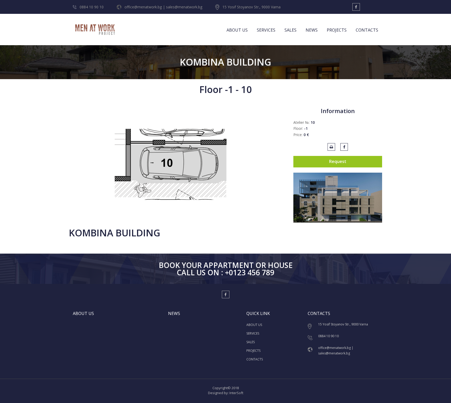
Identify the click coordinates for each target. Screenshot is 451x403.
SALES (290, 30)
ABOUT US (237, 30)
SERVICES (266, 30)
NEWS (312, 30)
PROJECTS (337, 30)
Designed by (218, 392)
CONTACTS (367, 30)
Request (337, 161)
